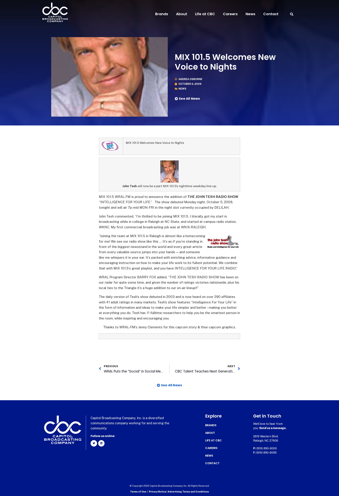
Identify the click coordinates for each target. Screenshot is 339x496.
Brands (161, 13)
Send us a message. (273, 428)
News (250, 13)
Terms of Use (138, 491)
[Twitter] (94, 443)
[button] (292, 14)
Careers (230, 13)
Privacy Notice (158, 491)
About (181, 13)
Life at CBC (205, 13)
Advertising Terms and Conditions (188, 491)
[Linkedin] (101, 443)
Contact (270, 13)
